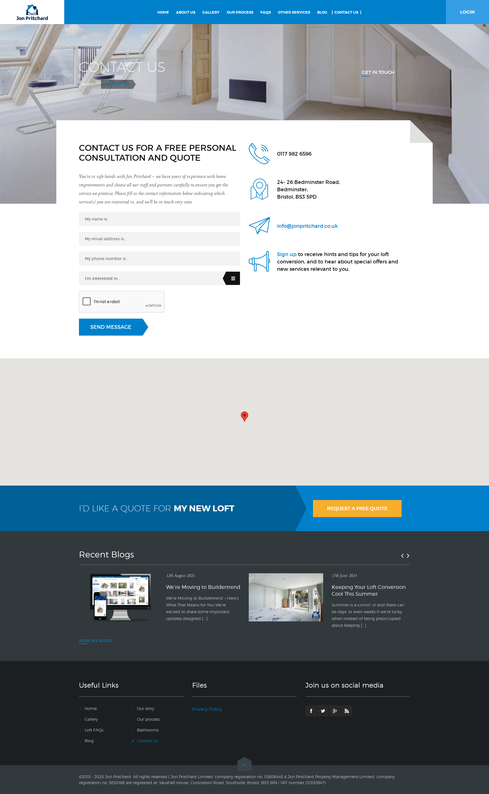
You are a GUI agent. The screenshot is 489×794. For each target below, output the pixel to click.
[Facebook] (311, 710)
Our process (148, 719)
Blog (89, 740)
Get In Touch (378, 72)
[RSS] (346, 710)
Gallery (91, 719)
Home (88, 84)
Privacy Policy (207, 709)
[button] (244, 416)
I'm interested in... (102, 278)
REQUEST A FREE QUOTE (357, 508)
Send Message (110, 327)
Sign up (287, 254)
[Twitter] (323, 710)
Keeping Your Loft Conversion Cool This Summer (369, 590)
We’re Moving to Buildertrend (203, 587)
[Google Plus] (334, 710)
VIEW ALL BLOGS (95, 640)
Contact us (147, 740)
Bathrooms (147, 730)
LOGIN (467, 12)
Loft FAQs (94, 730)
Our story (145, 708)
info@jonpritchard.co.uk (307, 226)
